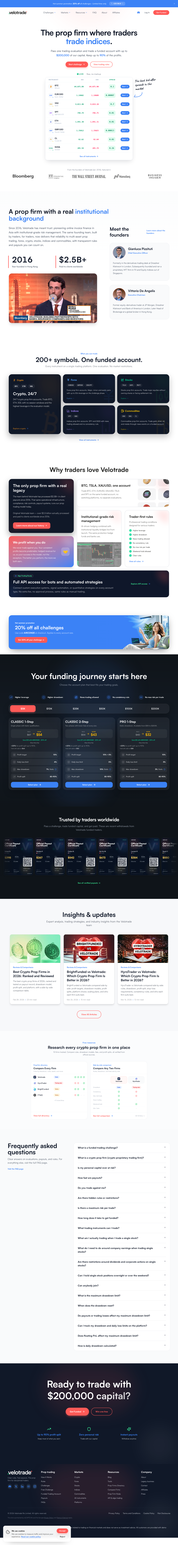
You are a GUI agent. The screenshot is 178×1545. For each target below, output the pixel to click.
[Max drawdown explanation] (56, 769)
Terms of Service (62, 1518)
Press (143, 1494)
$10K (49, 708)
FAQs (43, 1502)
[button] (125, 86)
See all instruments (88, 156)
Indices (77, 1490)
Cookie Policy (148, 1513)
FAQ (94, 12)
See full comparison (101, 1116)
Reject (62, 1536)
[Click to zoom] (34, 856)
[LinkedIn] (22, 1486)
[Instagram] (35, 1486)
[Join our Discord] (138, 12)
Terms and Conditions (131, 1513)
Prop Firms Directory (116, 1485)
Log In (147, 12)
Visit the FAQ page (15, 1169)
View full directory (41, 1116)
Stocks (77, 1485)
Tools (110, 1481)
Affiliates (116, 12)
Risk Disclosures (164, 1513)
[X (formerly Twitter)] (16, 1486)
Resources (80, 12)
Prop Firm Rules (114, 1494)
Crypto (77, 1477)
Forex (76, 1481)
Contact (144, 1485)
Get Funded (161, 12)
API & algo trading (115, 1498)
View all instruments (87, 440)
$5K (23, 708)
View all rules (135, 561)
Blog (109, 1477)
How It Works (46, 1477)
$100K (128, 708)
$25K (76, 708)
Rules (43, 1481)
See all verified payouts (89, 883)
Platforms (78, 1502)
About (104, 12)
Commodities (79, 1494)
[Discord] (10, 1486)
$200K (155, 708)
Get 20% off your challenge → (31, 640)
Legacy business (147, 1481)
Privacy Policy (114, 1513)
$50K (102, 708)
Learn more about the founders (155, 231)
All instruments (80, 1498)
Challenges (48, 12)
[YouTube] (28, 1486)
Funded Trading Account (51, 1494)
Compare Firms (114, 1490)
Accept (62, 1531)
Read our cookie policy (31, 1536)
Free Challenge (47, 1490)
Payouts (44, 1498)
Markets (64, 12)
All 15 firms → (140, 1116)
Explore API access (139, 584)
